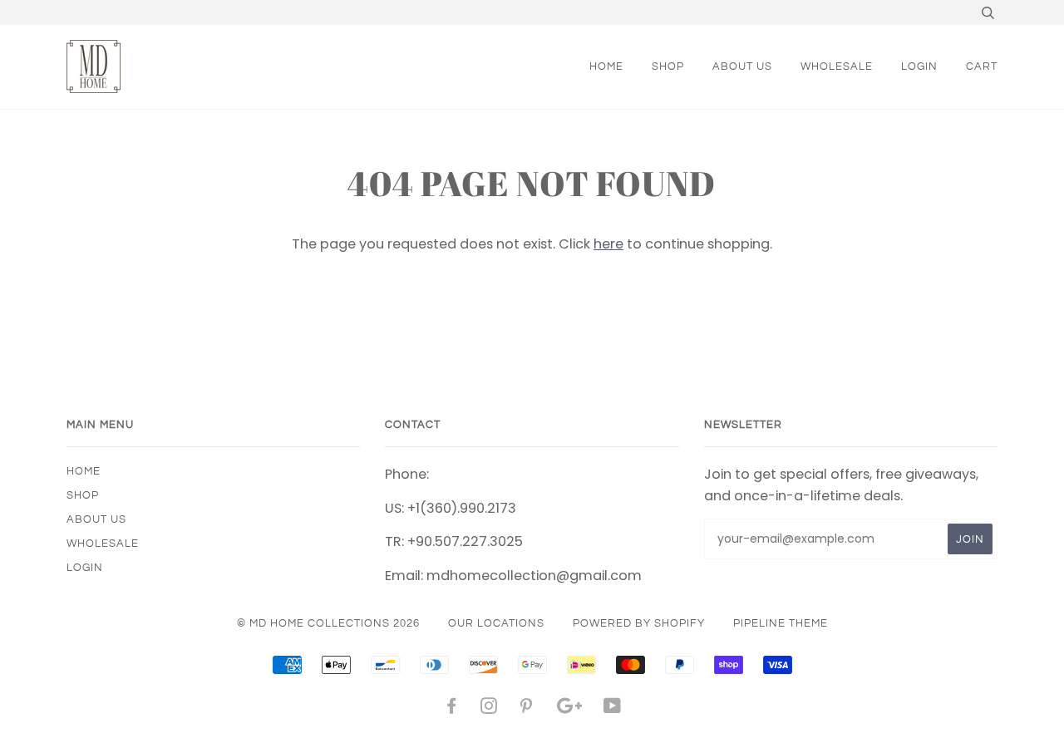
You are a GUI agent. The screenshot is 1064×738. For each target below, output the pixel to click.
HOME (606, 66)
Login (919, 66)
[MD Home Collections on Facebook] (452, 709)
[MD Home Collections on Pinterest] (526, 709)
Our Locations (496, 623)
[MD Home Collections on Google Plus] (569, 709)
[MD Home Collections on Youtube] (612, 709)
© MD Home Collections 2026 (328, 623)
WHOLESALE (836, 66)
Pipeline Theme (780, 623)
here (608, 243)
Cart (982, 66)
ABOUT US (742, 66)
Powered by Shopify (639, 623)
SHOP (668, 66)
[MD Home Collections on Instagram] (489, 709)
